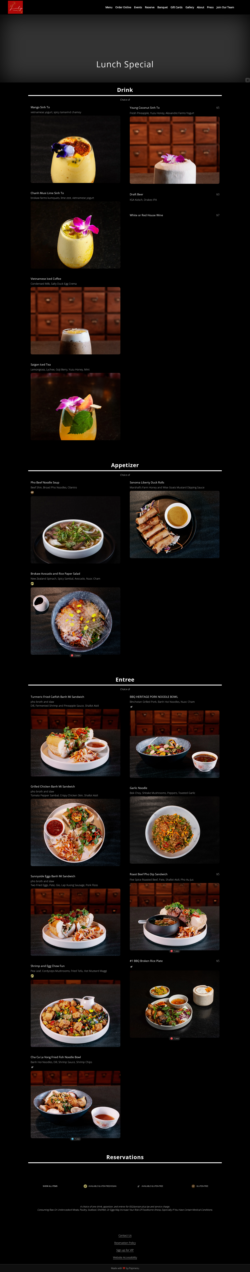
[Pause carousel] (247, 80)
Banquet (162, 7)
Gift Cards (177, 7)
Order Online (123, 7)
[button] (75, 143)
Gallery (189, 7)
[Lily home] (15, 7)
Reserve (150, 7)
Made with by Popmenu (70, 1268)
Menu (108, 7)
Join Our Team (225, 7)
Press (210, 7)
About (200, 7)
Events (138, 7)
